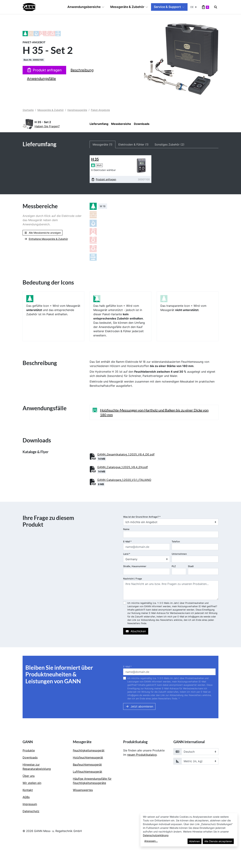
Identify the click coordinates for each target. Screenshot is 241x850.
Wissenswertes (83, 790)
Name (126, 529)
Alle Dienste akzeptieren (218, 841)
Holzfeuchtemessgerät (88, 757)
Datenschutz (31, 811)
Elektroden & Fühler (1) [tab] (133, 144)
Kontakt (28, 790)
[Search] (215, 7)
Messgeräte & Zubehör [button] (127, 7)
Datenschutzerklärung (155, 835)
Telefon (176, 541)
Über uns (29, 776)
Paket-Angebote (100, 109)
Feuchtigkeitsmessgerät (88, 750)
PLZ (174, 566)
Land (126, 554)
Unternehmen (179, 554)
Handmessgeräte (77, 109)
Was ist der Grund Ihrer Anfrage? (142, 517)
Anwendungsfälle (41, 78)
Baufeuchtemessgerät (87, 764)
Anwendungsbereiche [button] (84, 7)
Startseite (28, 109)
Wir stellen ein (32, 783)
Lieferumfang (99, 124)
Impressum (30, 804)
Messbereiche (121, 124)
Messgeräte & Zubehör (50, 109)
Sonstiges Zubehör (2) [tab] (169, 144)
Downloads (141, 124)
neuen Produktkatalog (142, 754)
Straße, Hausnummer (134, 566)
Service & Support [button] (167, 7)
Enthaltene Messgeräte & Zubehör (48, 238)
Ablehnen (194, 841)
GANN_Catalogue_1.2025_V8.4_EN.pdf (122, 467)
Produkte (29, 750)
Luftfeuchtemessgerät (87, 771)
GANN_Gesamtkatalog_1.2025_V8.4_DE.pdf (126, 454)
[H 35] (141, 165)
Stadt (191, 566)
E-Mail (127, 541)
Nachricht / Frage (132, 578)
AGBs (26, 797)
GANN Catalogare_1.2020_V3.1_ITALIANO (124, 480)
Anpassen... (151, 840)
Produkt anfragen (47, 70)
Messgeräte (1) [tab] (102, 144)
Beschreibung (82, 70)
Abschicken (138, 631)
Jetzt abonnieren (142, 706)
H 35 (95, 159)
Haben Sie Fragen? (47, 126)
